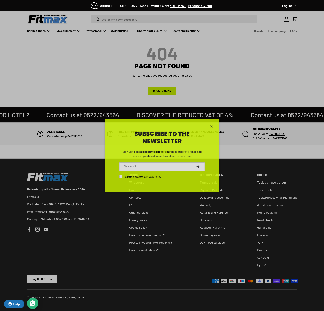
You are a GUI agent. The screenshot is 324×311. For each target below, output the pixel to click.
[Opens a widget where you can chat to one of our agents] (14, 304)
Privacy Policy (153, 178)
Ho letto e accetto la (141, 178)
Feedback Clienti (200, 6)
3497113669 (178, 6)
